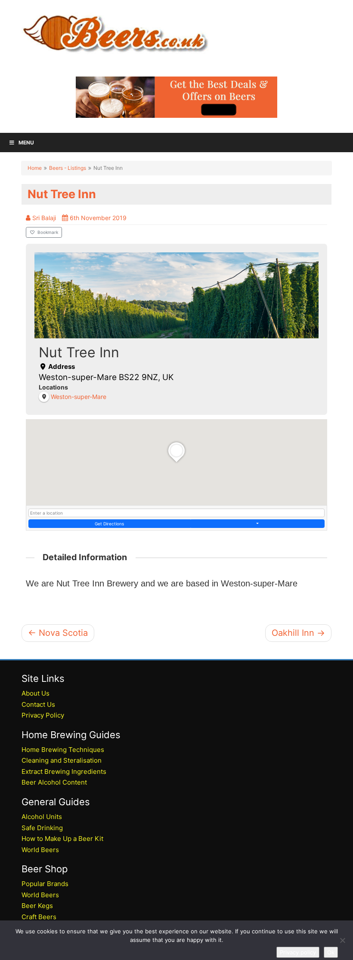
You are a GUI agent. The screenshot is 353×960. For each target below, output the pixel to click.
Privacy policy (298, 952)
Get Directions (109, 523)
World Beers (40, 850)
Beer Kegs (37, 906)
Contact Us (38, 704)
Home (35, 168)
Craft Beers (39, 917)
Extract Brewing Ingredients (64, 771)
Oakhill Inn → (298, 633)
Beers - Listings (67, 168)
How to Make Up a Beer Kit (62, 838)
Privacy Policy (43, 715)
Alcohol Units (42, 817)
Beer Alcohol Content (54, 782)
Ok (330, 952)
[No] (342, 940)
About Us (36, 693)
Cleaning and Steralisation (62, 760)
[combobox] (176, 513)
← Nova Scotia (58, 633)
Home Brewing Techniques (63, 749)
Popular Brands (45, 884)
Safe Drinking (42, 828)
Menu (26, 142)
